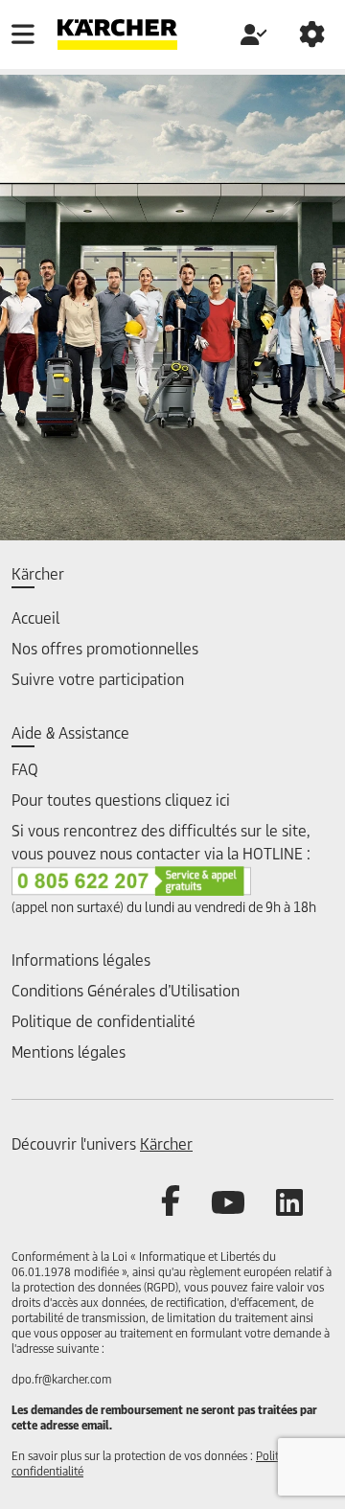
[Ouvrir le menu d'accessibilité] (312, 34)
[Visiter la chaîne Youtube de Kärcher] (243, 1202)
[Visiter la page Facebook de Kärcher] (186, 1202)
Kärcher (166, 1145)
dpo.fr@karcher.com (62, 1380)
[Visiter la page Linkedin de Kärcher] (305, 1202)
